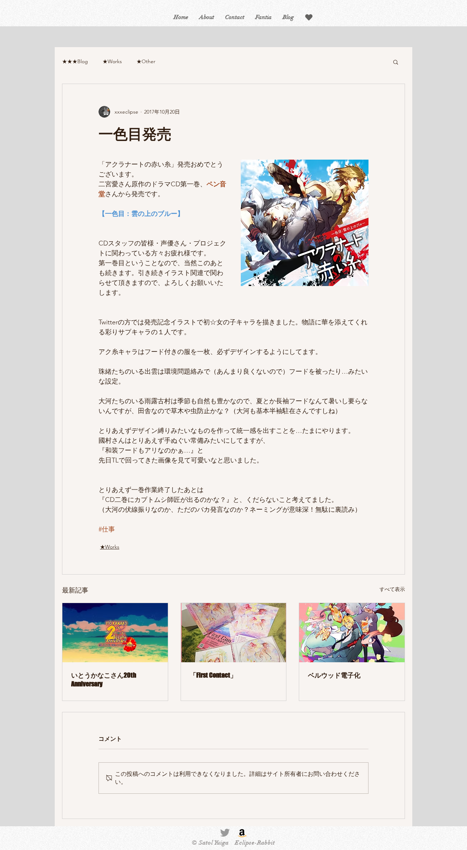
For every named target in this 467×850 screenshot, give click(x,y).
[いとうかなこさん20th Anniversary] (115, 632)
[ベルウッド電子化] (352, 632)
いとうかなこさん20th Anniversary (103, 679)
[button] (308, 17)
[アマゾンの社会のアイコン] (242, 832)
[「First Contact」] (233, 632)
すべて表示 (392, 589)
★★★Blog (75, 61)
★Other (145, 61)
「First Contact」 (213, 675)
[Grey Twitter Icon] (225, 832)
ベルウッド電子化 (334, 675)
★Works (112, 61)
